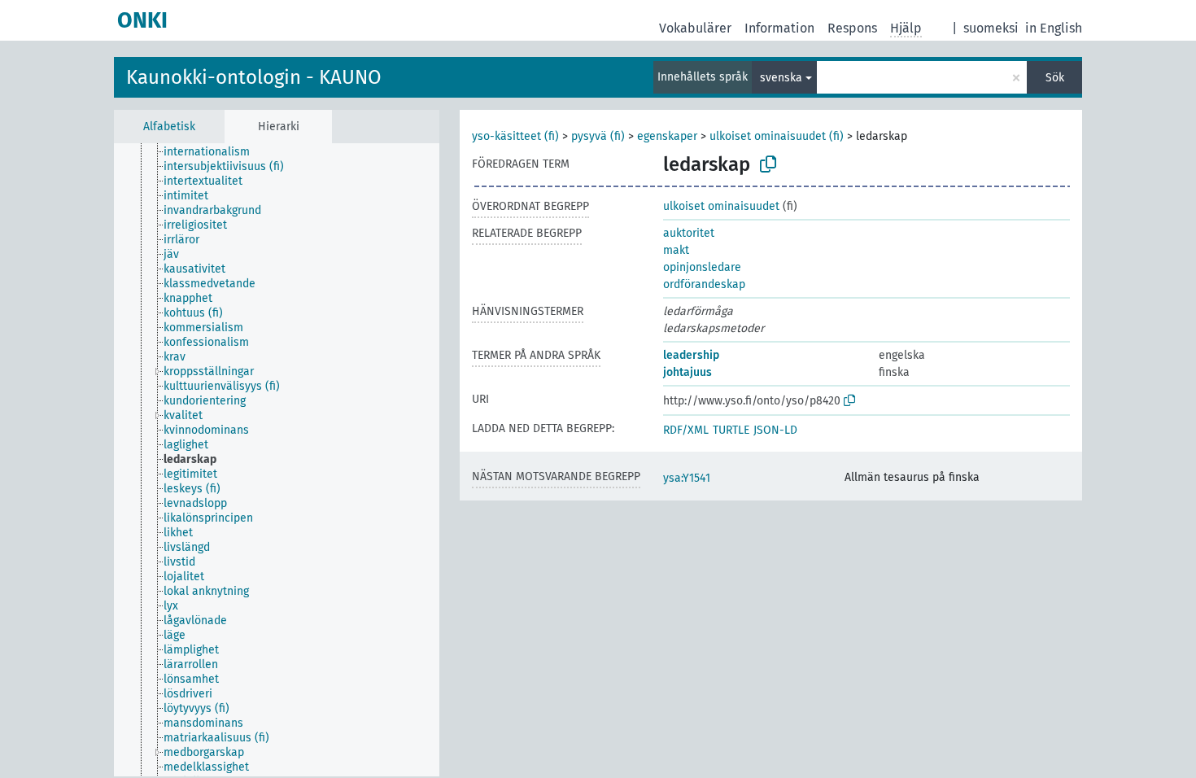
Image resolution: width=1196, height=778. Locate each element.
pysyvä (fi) (598, 136)
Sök (1054, 78)
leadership (691, 355)
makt (676, 250)
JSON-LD (775, 430)
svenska (781, 78)
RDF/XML (686, 430)
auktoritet (688, 233)
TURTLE (731, 430)
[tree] (276, 459)
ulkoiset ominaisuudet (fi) (776, 136)
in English (1053, 28)
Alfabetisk (169, 126)
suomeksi (991, 28)
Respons (852, 28)
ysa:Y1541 (686, 478)
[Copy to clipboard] (768, 164)
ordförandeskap (704, 284)
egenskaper (667, 136)
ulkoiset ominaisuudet (721, 206)
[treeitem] (213, 152)
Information (779, 28)
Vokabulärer (695, 28)
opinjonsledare (702, 267)
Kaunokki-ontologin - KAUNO (254, 77)
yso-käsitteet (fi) (515, 136)
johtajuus (687, 372)
